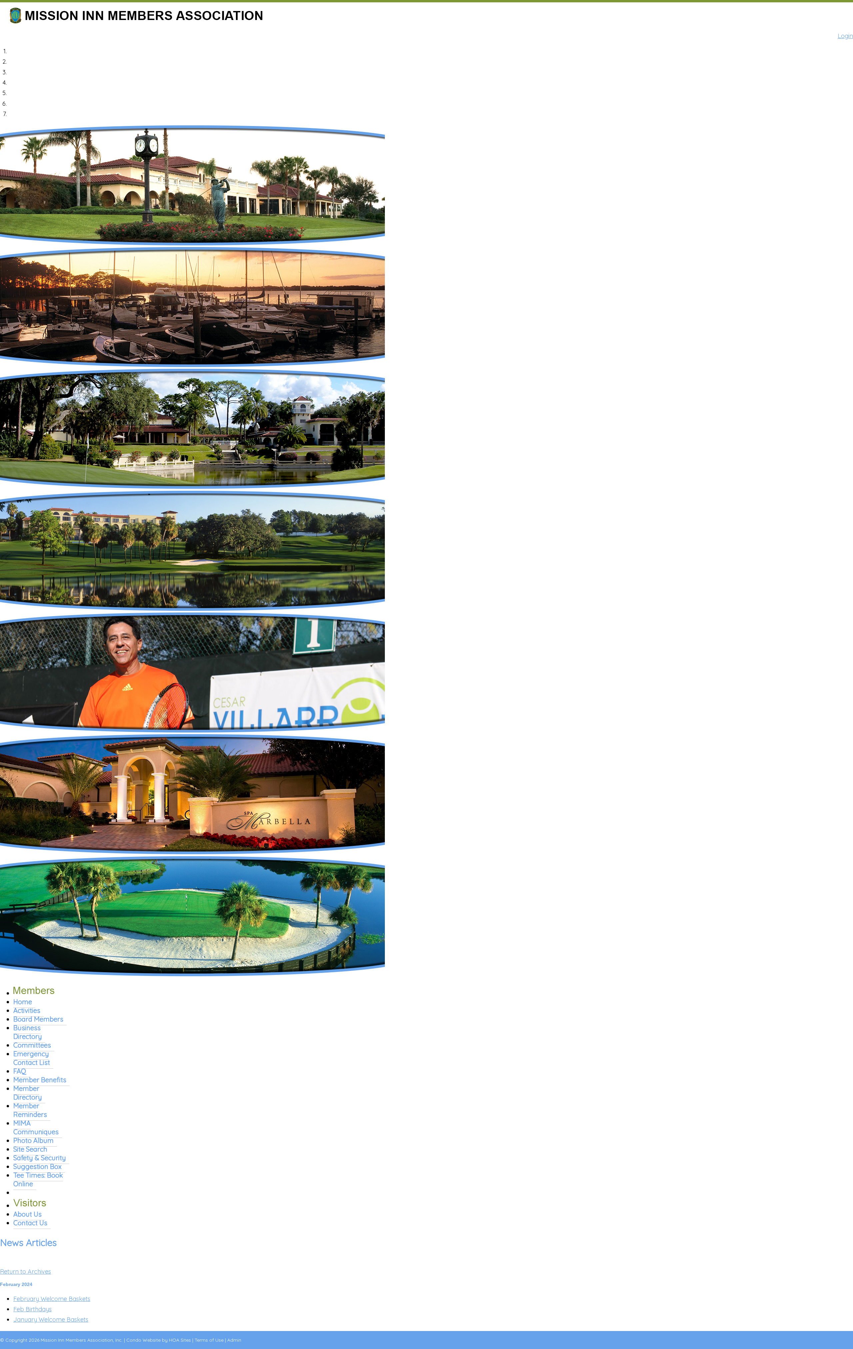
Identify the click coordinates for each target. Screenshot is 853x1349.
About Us (27, 1214)
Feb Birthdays (32, 1309)
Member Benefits (39, 1080)
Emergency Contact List (31, 1058)
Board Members (38, 1019)
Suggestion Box (37, 1166)
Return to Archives (25, 1271)
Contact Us (30, 1223)
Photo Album (33, 1140)
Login (845, 36)
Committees (32, 1045)
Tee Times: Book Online (38, 1179)
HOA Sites (180, 1340)
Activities (26, 1010)
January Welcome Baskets (50, 1319)
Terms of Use (209, 1340)
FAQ (19, 1071)
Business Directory (27, 1032)
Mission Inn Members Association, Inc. (82, 1340)
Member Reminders (30, 1110)
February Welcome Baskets (51, 1299)
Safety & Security (39, 1158)
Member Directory (27, 1092)
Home (22, 1002)
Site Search (30, 1149)
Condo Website (143, 1340)
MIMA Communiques (36, 1127)
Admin (234, 1340)
